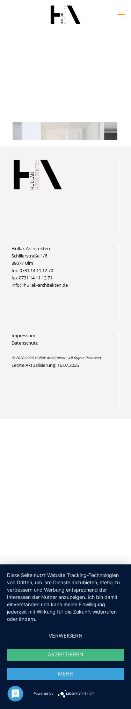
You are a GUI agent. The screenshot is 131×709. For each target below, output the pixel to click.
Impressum (23, 335)
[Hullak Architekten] (65, 13)
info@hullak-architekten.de (40, 285)
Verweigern (65, 635)
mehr (65, 673)
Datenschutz (25, 343)
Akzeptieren (65, 654)
